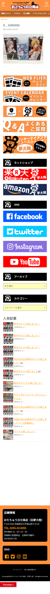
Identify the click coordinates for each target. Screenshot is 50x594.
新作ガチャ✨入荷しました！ (28, 383)
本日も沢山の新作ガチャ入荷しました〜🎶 (30, 361)
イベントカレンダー (40, 13)
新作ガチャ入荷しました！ (27, 324)
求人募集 (26, 13)
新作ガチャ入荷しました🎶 (27, 371)
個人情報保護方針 (30, 569)
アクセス (17, 13)
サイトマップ (17, 569)
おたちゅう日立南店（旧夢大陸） (24, 576)
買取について (6, 13)
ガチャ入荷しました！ (25, 431)
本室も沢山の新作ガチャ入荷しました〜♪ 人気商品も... (30, 421)
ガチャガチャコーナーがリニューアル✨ (30, 397)
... (22, 582)
